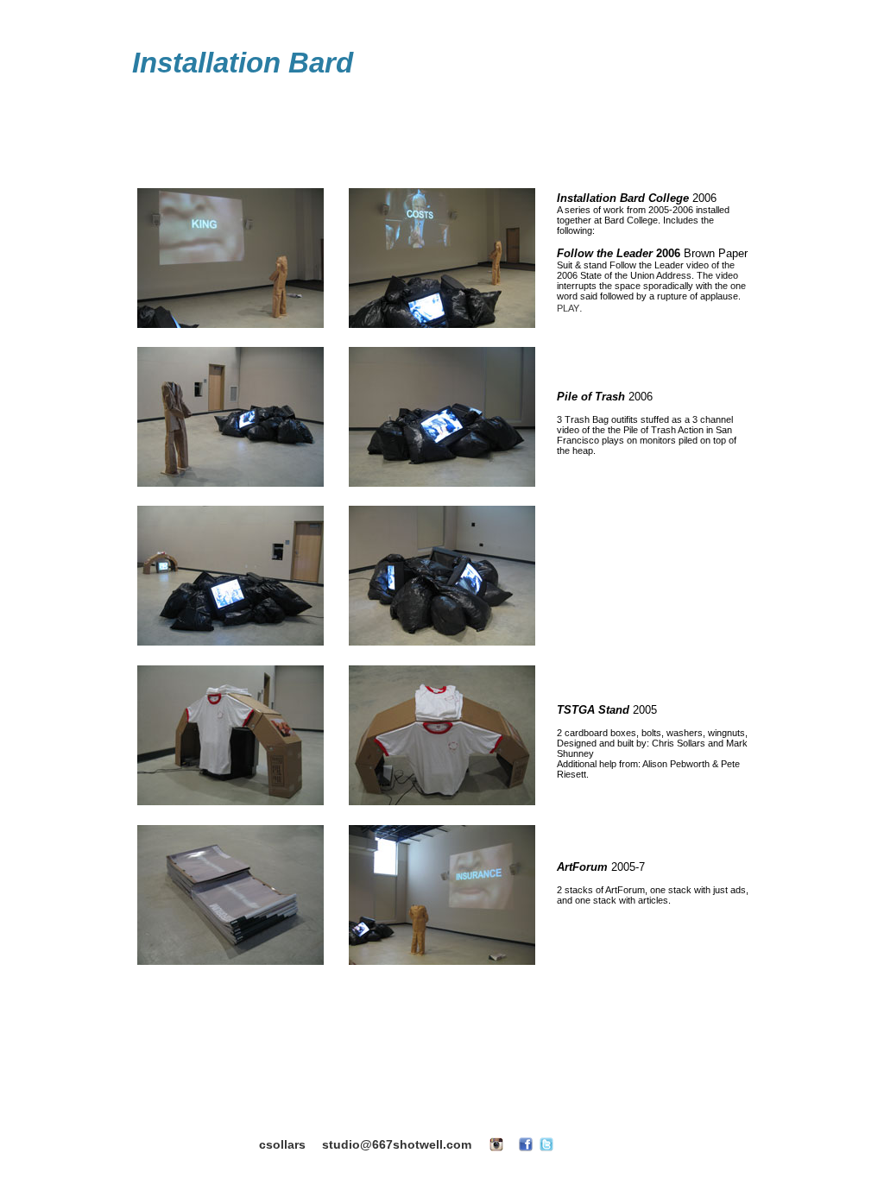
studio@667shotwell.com (396, 1144)
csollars (282, 1144)
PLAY (568, 308)
